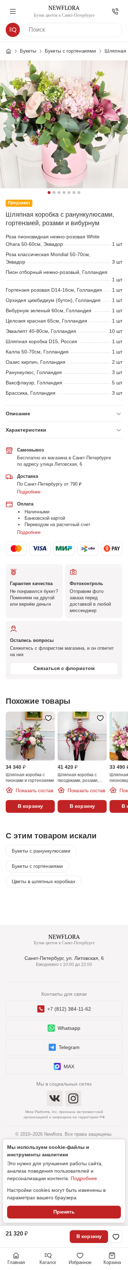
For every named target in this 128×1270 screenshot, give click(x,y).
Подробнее (29, 492)
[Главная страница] (12, 51)
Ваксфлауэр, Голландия (34, 382)
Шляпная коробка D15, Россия (41, 341)
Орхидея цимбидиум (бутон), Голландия (53, 300)
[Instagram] (73, 1098)
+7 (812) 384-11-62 (69, 1009)
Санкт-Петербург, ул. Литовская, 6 (64, 958)
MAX (69, 1066)
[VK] (55, 1098)
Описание (18, 413)
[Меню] (13, 11)
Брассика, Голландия (30, 393)
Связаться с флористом (64, 668)
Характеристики (26, 430)
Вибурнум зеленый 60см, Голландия (48, 310)
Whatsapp (69, 1028)
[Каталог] (13, 30)
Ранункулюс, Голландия (34, 372)
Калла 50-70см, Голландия (37, 352)
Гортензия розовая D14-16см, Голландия (54, 290)
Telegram (69, 1047)
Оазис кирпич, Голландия (35, 362)
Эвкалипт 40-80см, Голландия (41, 331)
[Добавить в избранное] (116, 1236)
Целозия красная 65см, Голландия (46, 321)
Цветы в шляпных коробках (43, 881)
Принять (64, 1212)
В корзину (89, 1236)
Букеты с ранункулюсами (41, 851)
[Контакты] (115, 11)
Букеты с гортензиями (37, 866)
